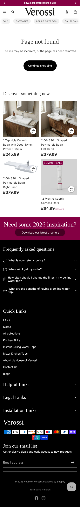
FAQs (6, 320)
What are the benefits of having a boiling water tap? (39, 290)
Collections (72, 21)
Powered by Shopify (54, 481)
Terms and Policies (40, 489)
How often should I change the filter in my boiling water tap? (39, 279)
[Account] (67, 12)
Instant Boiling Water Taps (19, 347)
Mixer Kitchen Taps (15, 353)
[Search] (13, 12)
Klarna (7, 326)
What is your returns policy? (27, 260)
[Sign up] (73, 463)
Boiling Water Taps (46, 21)
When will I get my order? (25, 269)
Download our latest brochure (40, 232)
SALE (5, 21)
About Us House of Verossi (20, 360)
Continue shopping (40, 65)
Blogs (6, 373)
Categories (22, 21)
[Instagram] (43, 498)
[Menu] (4, 11)
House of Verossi (33, 481)
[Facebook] (36, 498)
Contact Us (10, 367)
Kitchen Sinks (11, 340)
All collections (11, 333)
